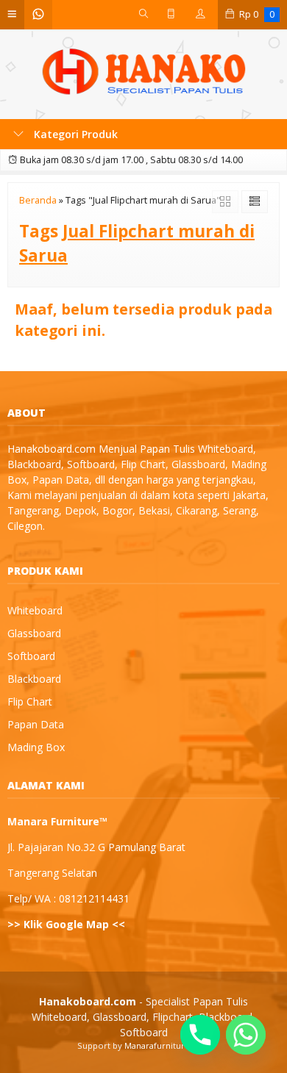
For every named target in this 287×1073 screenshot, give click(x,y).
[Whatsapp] (246, 1035)
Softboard (31, 656)
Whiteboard (35, 610)
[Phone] (200, 1035)
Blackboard (34, 679)
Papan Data (35, 724)
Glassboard (34, 633)
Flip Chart (29, 701)
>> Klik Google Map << (66, 924)
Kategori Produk (74, 134)
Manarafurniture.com (167, 1045)
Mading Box (36, 747)
